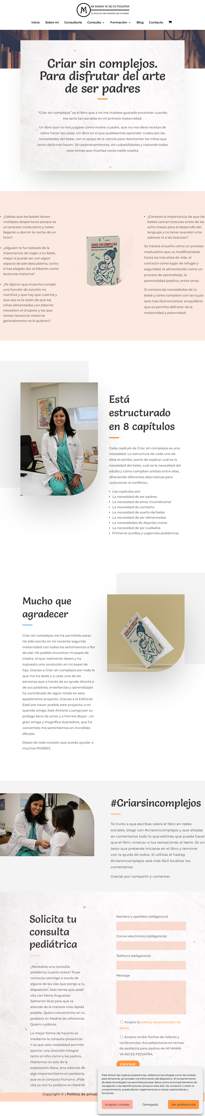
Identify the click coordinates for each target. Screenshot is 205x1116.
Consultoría (73, 22)
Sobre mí (52, 22)
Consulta (94, 22)
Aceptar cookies (117, 1104)
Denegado (150, 1104)
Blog (140, 22)
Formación (118, 22)
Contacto (156, 22)
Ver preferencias (183, 1104)
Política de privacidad (86, 1094)
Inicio (35, 22)
